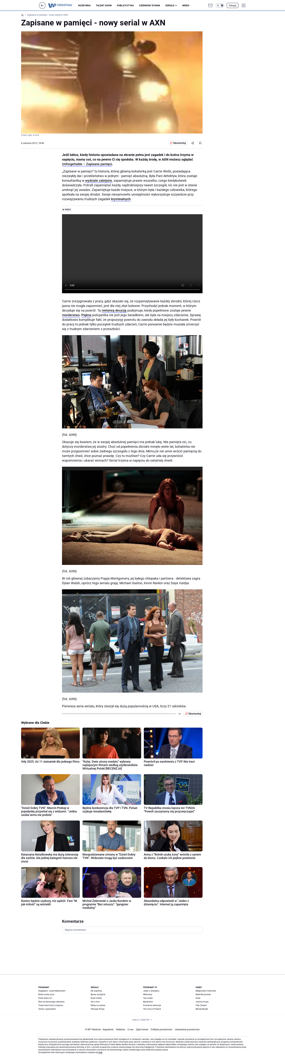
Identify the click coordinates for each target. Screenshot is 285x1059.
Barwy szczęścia (98, 994)
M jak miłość (96, 998)
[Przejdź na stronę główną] (42, 7)
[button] (220, 5)
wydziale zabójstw (98, 181)
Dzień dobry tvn (45, 998)
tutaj (100, 1052)
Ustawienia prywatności (187, 1029)
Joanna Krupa (202, 1002)
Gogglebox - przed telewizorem (51, 991)
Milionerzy (147, 994)
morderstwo (71, 315)
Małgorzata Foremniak (206, 991)
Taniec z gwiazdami (47, 1009)
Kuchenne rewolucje (152, 1005)
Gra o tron (95, 1002)
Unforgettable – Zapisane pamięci (87, 164)
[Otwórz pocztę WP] (210, 5)
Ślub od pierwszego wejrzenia (51, 1002)
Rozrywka (84, 5)
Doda (198, 998)
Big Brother (148, 1002)
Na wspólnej (96, 991)
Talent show (104, 5)
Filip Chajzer (201, 1005)
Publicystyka (125, 5)
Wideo (185, 5)
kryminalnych (121, 199)
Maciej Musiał (202, 1009)
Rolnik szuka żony (46, 994)
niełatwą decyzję (114, 310)
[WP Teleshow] (63, 5)
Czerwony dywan (149, 5)
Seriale (169, 5)
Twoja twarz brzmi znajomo (50, 1005)
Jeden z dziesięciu (151, 991)
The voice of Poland (152, 1009)
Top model (148, 998)
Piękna (86, 315)
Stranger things (97, 1009)
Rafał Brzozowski (203, 994)
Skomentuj (179, 143)
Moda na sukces (98, 1005)
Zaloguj (232, 5)
